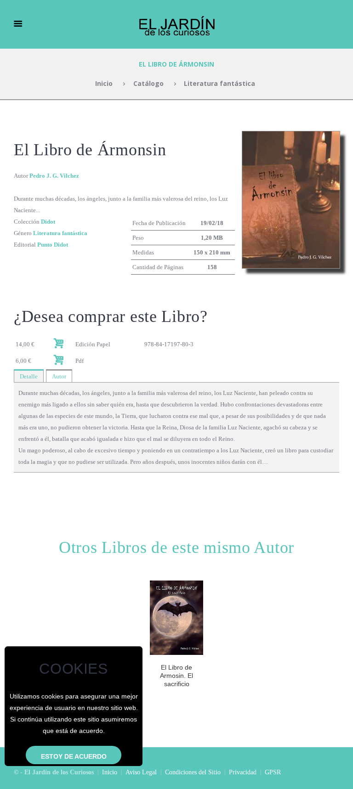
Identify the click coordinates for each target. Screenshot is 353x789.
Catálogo (148, 83)
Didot (48, 221)
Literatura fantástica (219, 83)
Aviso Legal (141, 772)
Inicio (104, 83)
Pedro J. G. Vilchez (54, 175)
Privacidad (242, 772)
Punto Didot (52, 244)
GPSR (273, 772)
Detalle (29, 376)
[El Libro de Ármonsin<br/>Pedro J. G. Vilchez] (291, 136)
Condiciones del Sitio (193, 772)
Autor (59, 376)
